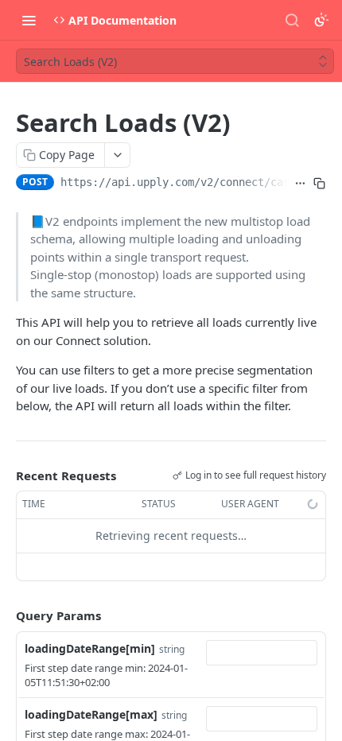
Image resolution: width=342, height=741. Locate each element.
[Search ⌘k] (292, 20)
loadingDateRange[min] (90, 648)
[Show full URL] (300, 183)
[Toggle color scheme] (321, 20)
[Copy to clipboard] (319, 183)
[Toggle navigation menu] (28, 20)
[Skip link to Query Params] (5, 615)
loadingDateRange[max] (91, 714)
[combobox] (261, 652)
